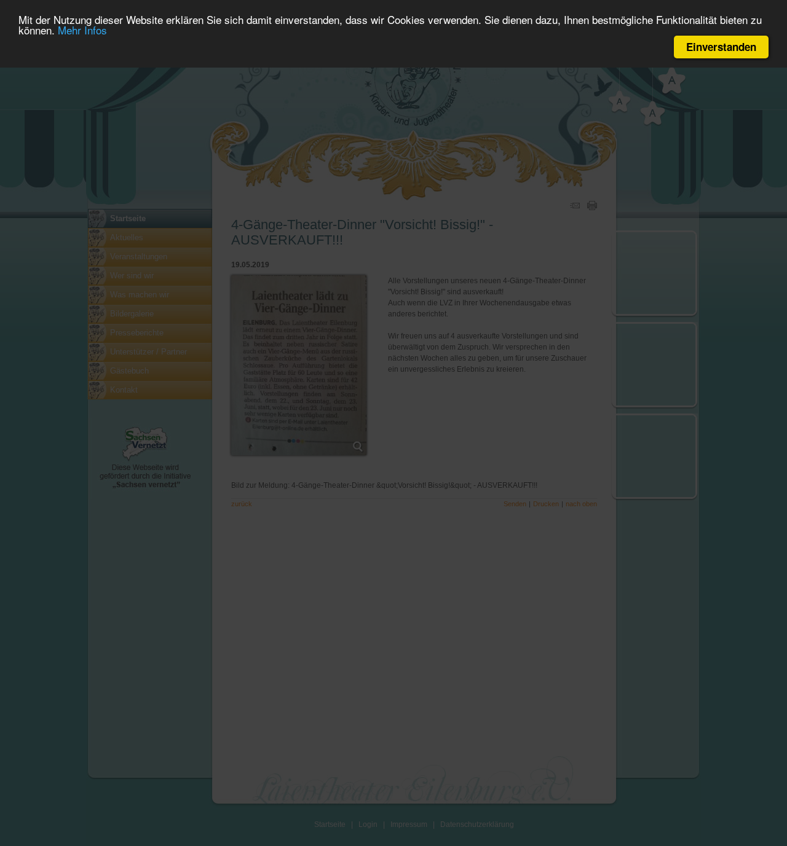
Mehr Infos (82, 30)
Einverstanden (721, 46)
